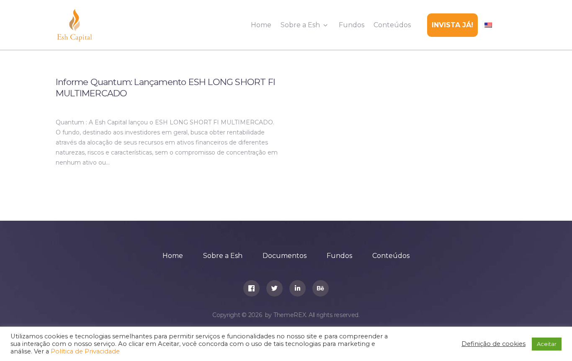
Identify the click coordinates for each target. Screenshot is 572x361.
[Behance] (320, 288)
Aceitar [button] (547, 343)
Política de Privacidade (85, 351)
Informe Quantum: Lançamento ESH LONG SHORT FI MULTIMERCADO (165, 87)
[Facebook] (251, 288)
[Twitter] (274, 288)
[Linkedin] (297, 288)
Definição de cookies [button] (493, 344)
